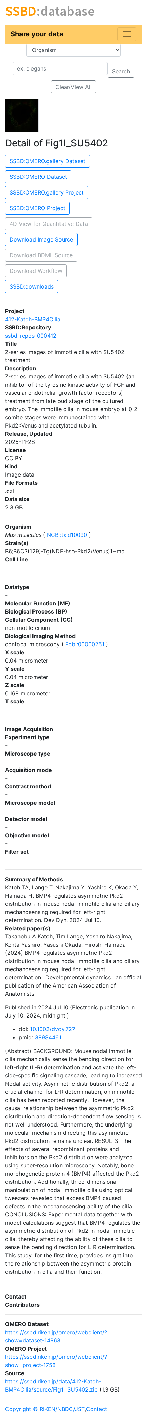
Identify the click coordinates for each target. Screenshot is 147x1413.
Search (121, 71)
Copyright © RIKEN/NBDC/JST (45, 1409)
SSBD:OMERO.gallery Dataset (47, 161)
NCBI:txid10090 (67, 534)
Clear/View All (73, 86)
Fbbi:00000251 (85, 644)
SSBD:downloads (32, 286)
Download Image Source (41, 239)
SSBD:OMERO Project (37, 208)
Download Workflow (36, 270)
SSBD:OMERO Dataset (38, 176)
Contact (96, 1409)
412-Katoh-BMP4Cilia (33, 319)
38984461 (48, 1037)
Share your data (37, 34)
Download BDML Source (41, 255)
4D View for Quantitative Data (49, 223)
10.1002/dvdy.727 (52, 1029)
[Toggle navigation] (126, 34)
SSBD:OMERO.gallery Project (47, 192)
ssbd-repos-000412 (30, 335)
